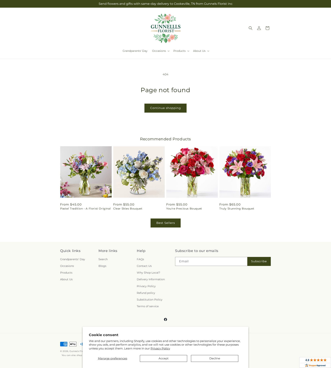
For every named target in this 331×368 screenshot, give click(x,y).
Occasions (67, 266)
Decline (214, 358)
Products (66, 272)
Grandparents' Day (72, 259)
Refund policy (146, 293)
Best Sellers (165, 223)
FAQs (140, 259)
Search (103, 259)
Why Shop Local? (148, 272)
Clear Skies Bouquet (127, 208)
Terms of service (148, 306)
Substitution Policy (149, 299)
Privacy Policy (160, 348)
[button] (160, 51)
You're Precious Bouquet (184, 208)
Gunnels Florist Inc (80, 351)
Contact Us (144, 266)
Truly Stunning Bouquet (236, 208)
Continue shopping (165, 108)
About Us (66, 279)
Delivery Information (151, 279)
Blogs (102, 266)
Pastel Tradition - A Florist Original (85, 208)
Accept (164, 358)
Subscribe (259, 261)
